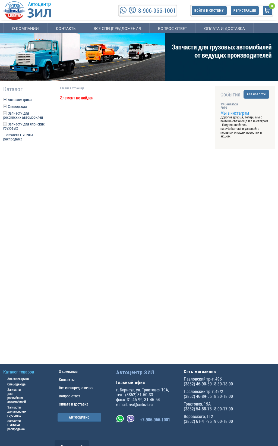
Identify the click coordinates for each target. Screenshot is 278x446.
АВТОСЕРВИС (79, 417)
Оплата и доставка (224, 28)
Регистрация (244, 10)
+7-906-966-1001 (155, 419)
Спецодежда (17, 106)
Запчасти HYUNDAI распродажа (18, 137)
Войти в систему (209, 10)
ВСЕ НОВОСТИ (256, 94)
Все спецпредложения (117, 28)
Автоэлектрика (20, 99)
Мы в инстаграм (234, 113)
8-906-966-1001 (157, 10)
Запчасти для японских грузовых (24, 126)
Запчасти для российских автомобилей (23, 115)
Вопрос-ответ (172, 28)
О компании (25, 28)
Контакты (66, 28)
